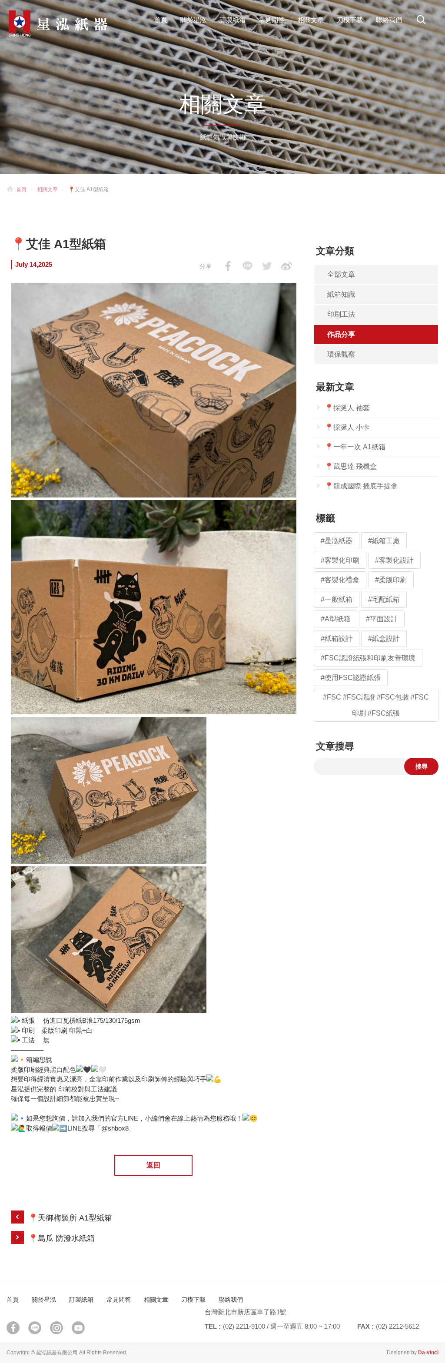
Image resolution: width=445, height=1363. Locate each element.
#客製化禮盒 (340, 580)
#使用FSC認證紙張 (351, 677)
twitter (267, 266)
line (34, 1327)
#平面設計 (382, 619)
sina (286, 266)
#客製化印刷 (340, 560)
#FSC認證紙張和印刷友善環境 (368, 658)
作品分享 (341, 334)
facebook (227, 266)
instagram (56, 1327)
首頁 (160, 19)
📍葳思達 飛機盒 (351, 466)
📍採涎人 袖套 (347, 407)
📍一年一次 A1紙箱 (355, 447)
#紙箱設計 (336, 638)
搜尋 (421, 22)
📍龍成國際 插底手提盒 (361, 486)
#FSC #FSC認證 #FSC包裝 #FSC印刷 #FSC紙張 (376, 705)
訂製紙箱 (232, 19)
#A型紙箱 (335, 619)
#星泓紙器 (336, 540)
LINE (247, 266)
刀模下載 (350, 19)
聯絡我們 (389, 19)
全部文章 (341, 274)
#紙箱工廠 (384, 540)
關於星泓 (193, 19)
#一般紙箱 (336, 599)
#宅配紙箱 (384, 599)
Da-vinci (428, 1353)
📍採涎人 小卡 (347, 427)
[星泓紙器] (74, 23)
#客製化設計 (394, 560)
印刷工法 (341, 314)
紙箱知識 (341, 294)
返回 (153, 1165)
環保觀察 (341, 354)
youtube (78, 1327)
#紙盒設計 (384, 638)
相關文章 (311, 19)
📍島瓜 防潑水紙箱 (61, 1238)
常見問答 (272, 19)
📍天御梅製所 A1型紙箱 (70, 1218)
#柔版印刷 (391, 580)
